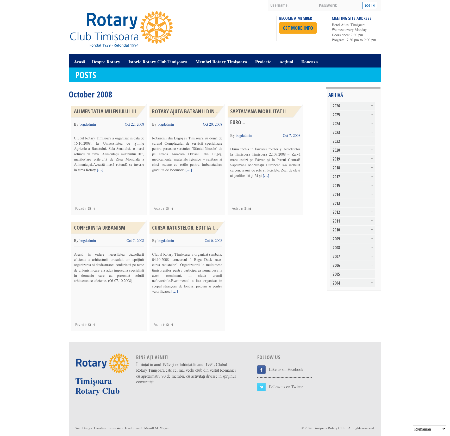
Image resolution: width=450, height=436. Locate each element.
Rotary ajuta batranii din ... (186, 111)
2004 (336, 283)
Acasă (79, 61)
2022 (336, 141)
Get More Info (298, 28)
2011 (336, 221)
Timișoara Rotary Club (329, 428)
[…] (99, 170)
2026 (336, 106)
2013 (336, 203)
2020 (336, 150)
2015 (336, 185)
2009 (336, 239)
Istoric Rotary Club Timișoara (158, 61)
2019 (336, 159)
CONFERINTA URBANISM (99, 227)
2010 (336, 230)
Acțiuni (286, 61)
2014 (336, 194)
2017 (336, 177)
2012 (336, 212)
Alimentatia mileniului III (105, 111)
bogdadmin (87, 124)
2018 (336, 168)
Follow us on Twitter (286, 386)
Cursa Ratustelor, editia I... (185, 227)
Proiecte (263, 61)
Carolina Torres (105, 428)
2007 (336, 256)
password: (328, 5)
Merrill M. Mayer (156, 428)
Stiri (91, 208)
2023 (336, 132)
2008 (336, 247)
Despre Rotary (106, 61)
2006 (336, 265)
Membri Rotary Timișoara (221, 61)
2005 (336, 274)
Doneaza (309, 61)
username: (279, 5)
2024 (336, 123)
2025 (336, 115)
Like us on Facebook (286, 369)
